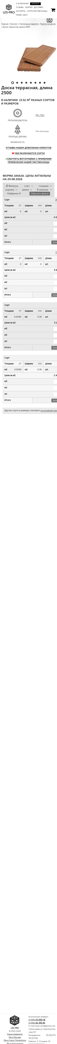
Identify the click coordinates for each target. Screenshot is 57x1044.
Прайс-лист (38, 11)
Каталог (32, 4)
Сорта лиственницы (24, 11)
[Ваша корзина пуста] (53, 8)
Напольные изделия (28, 24)
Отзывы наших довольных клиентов (28, 135)
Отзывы (41, 4)
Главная (4, 24)
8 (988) (37, 1020)
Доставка (27, 7)
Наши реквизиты (15, 1034)
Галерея (19, 7)
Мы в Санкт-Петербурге (15, 1040)
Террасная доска (48, 24)
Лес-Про (40, 102)
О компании (21, 4)
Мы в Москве (15, 1037)
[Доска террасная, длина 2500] (28, 50)
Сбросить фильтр (39, 181)
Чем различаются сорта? (30, 140)
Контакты (36, 7)
